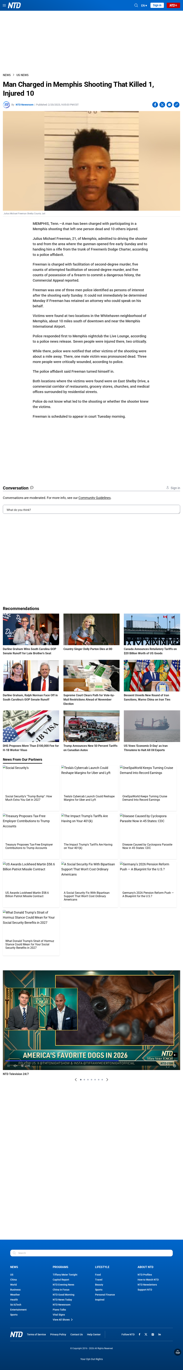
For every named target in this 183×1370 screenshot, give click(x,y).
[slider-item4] (91, 1079)
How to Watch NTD (148, 1279)
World (13, 1284)
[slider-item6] (98, 1079)
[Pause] (8, 1066)
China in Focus (61, 1289)
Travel (98, 1279)
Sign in (157, 5)
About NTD (145, 1267)
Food (98, 1274)
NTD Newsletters (147, 1284)
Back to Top (177, 1352)
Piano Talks (59, 1309)
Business (15, 1289)
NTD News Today (62, 1299)
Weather (15, 1294)
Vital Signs (59, 1314)
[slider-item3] (88, 1079)
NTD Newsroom (24, 104)
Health (14, 1299)
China (13, 1279)
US (11, 1274)
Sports (14, 1314)
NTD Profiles (145, 1274)
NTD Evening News (63, 1284)
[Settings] (174, 1066)
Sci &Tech (15, 1304)
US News (22, 75)
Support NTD (145, 1289)
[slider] (91, 1060)
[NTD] (16, 1334)
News (7, 75)
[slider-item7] (102, 1079)
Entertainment (18, 1309)
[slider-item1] (80, 1079)
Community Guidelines (94, 498)
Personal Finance (105, 1294)
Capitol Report (61, 1279)
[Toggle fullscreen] (168, 1066)
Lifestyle (102, 1267)
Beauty (99, 1284)
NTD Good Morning (63, 1294)
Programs (60, 1267)
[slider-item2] (84, 1079)
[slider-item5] (95, 1079)
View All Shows (61, 1319)
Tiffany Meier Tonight (65, 1274)
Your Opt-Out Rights (91, 1359)
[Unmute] (175, 1055)
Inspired (99, 1299)
